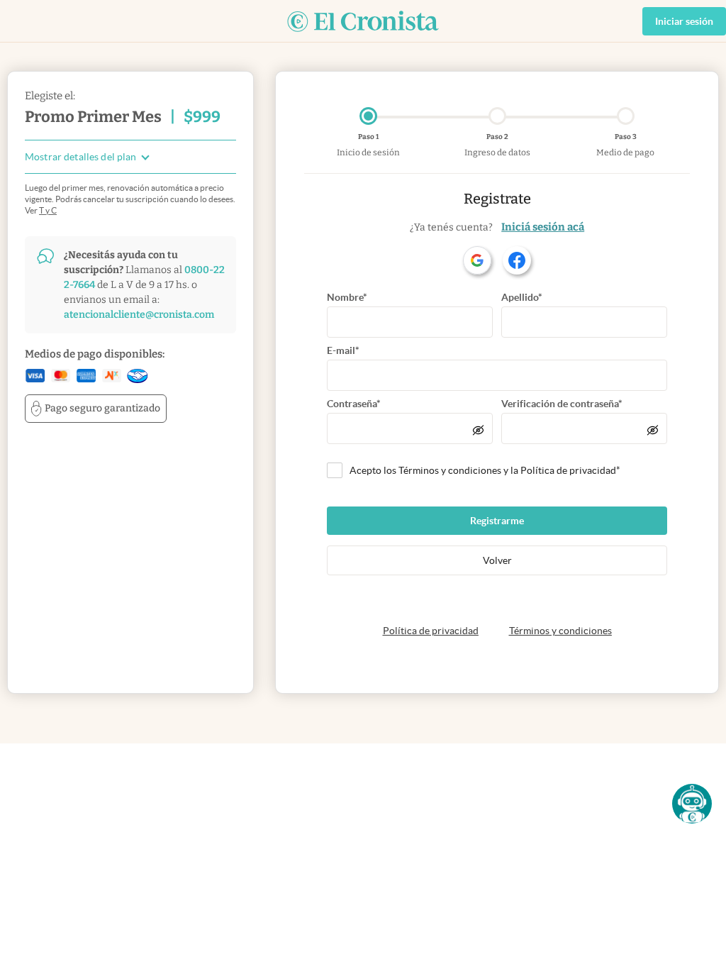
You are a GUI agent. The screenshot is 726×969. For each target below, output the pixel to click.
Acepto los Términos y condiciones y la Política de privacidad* (485, 470)
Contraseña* (354, 403)
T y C (48, 210)
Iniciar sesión (684, 21)
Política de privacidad (431, 630)
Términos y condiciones (560, 630)
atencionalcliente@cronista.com (139, 315)
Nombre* (347, 297)
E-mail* (343, 350)
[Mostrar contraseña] (478, 430)
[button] (692, 804)
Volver (497, 560)
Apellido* (521, 297)
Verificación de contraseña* (561, 403)
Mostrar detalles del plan (81, 157)
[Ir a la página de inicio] (363, 21)
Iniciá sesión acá (542, 227)
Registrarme (497, 520)
